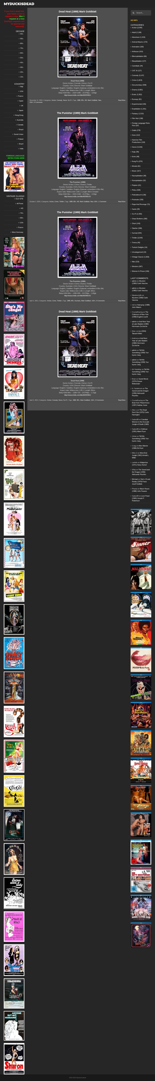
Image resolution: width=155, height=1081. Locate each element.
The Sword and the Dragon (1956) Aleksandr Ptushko (141, 472)
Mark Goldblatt (92, 100)
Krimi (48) (135, 156)
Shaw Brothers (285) (139, 219)
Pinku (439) (136, 190)
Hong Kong (19, 115)
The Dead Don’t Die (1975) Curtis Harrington (140, 412)
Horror (65, 100)
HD (86, 100)
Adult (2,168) (136, 32)
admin (134, 281)
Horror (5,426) (137, 147)
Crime (56, 201)
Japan (21, 110)
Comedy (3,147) (138, 75)
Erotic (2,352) (137, 94)
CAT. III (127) (137, 71)
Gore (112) (136, 135)
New (99, 100)
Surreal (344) (137, 233)
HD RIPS (134, 20)
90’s (21, 39)
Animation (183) (138, 47)
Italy (21, 86)
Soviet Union (18, 134)
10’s (21, 77)
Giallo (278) (136, 130)
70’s (21, 48)
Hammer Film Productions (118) (138, 141)
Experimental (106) (139, 104)
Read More (121, 100)
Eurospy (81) (137, 99)
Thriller (61, 201)
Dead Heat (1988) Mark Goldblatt (77, 11)
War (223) (135, 262)
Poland (20, 139)
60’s (21, 53)
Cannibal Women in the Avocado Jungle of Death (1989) (140, 421)
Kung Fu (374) (137, 161)
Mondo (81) (136, 166)
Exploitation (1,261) (139, 109)
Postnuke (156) (137, 199)
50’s (21, 58)
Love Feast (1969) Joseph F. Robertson (141, 498)
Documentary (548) (139, 85)
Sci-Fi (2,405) (137, 214)
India (21, 149)
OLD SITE (19, 199)
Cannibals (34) (137, 66)
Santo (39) (136, 209)
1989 (71, 201)
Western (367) (137, 266)
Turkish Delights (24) (139, 247)
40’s (21, 62)
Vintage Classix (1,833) (140, 257)
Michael (135, 479)
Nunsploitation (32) (139, 180)
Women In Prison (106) (140, 271)
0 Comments (38, 102)
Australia (77, 301)
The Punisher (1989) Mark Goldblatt (77, 113)
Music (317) (136, 171)
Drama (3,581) (137, 90)
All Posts (20, 203)
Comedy (59, 100)
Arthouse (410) (137, 51)
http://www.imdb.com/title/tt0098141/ (77, 196)
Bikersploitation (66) (139, 56)
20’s (21, 72)
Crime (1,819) (137, 80)
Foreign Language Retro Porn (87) (141, 124)
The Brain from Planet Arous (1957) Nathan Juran (141, 402)
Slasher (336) (137, 228)
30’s (21, 67)
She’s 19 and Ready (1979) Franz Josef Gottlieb (141, 481)
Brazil (21, 129)
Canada (20, 125)
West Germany (17, 232)
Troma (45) (136, 242)
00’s (21, 34)
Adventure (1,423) (138, 37)
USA (31, 102)
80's (82, 100)
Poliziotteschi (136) (139, 195)
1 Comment (102, 201)
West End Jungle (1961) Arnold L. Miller (140, 455)
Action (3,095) (137, 28)
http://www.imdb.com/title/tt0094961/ (77, 95)
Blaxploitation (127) (139, 61)
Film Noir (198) (137, 118)
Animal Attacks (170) (139, 42)
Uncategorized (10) (139, 252)
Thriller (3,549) (137, 238)
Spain (21, 101)
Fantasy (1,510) (138, 114)
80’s (21, 43)
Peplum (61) (136, 185)
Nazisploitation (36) (139, 176)
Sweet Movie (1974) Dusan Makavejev (140, 381)
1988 (78, 100)
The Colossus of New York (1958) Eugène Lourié (140, 314)
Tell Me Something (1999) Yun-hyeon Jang (140, 352)
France (20, 96)
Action (54, 100)
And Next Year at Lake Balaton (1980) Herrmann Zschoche (141, 324)
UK (22, 106)
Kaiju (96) (135, 152)
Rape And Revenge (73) (141, 204)
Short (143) (136, 223)
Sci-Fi (70, 100)
